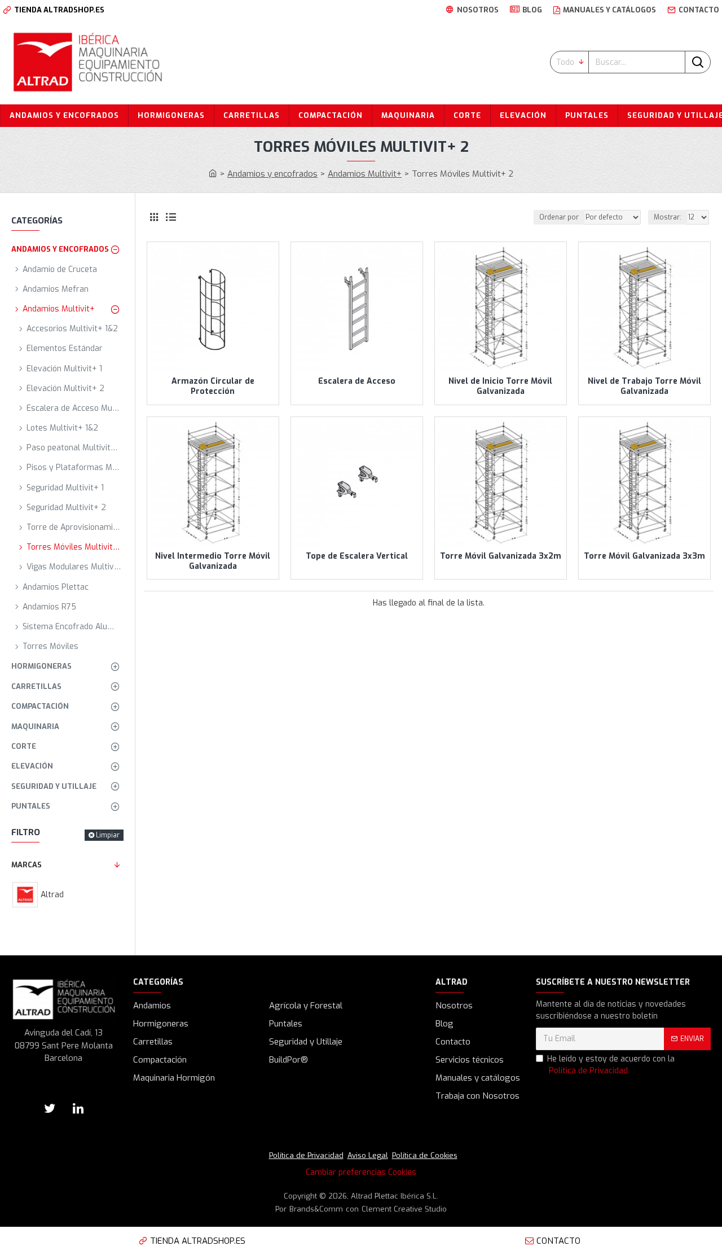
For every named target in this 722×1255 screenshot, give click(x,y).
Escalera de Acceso (356, 381)
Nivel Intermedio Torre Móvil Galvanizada (212, 561)
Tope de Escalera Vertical (357, 556)
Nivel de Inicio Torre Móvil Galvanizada (500, 386)
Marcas (26, 865)
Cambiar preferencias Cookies (361, 1172)
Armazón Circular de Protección (212, 386)
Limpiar (108, 835)
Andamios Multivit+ (365, 173)
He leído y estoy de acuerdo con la (611, 1065)
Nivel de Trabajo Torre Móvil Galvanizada (644, 386)
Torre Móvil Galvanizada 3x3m (644, 556)
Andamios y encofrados (272, 173)
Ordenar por (559, 217)
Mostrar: (667, 217)
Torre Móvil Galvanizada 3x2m (500, 556)
